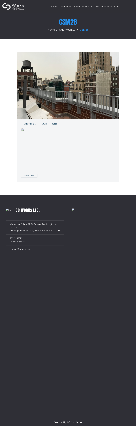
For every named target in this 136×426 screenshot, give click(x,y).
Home (54, 6)
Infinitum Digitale (74, 422)
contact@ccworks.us (20, 249)
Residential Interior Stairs (107, 6)
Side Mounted (67, 29)
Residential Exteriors (83, 6)
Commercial (65, 6)
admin (44, 124)
